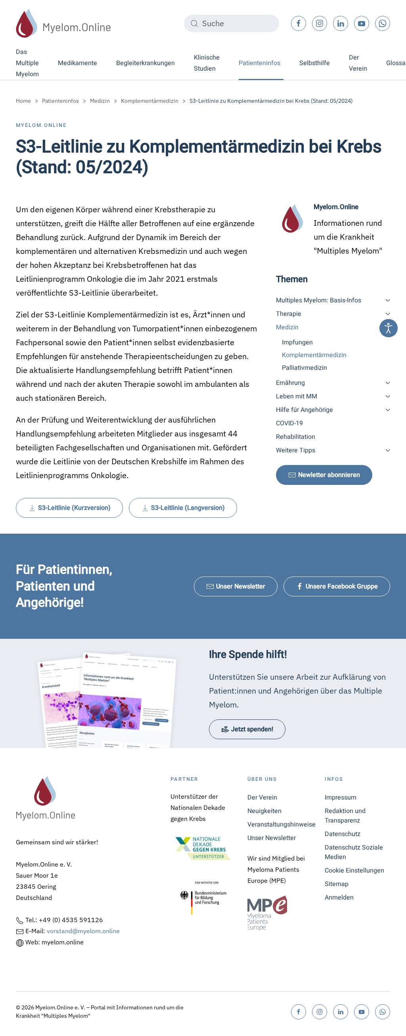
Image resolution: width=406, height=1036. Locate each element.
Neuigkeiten (264, 811)
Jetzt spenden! (252, 729)
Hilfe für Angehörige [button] (304, 410)
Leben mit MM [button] (296, 396)
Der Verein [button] (358, 63)
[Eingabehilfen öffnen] (388, 328)
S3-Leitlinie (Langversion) (188, 508)
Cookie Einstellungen (354, 870)
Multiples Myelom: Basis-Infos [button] (318, 300)
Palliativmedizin (304, 368)
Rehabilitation (295, 437)
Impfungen (297, 342)
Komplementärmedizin (314, 355)
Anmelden (339, 897)
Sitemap (337, 884)
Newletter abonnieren (329, 475)
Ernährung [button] (290, 383)
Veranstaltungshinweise (280, 824)
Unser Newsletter (240, 586)
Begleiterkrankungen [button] (145, 63)
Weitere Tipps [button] (295, 450)
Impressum (340, 797)
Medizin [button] (287, 327)
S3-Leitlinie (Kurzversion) (74, 508)
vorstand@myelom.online (83, 931)
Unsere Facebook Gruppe (342, 586)
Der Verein (262, 797)
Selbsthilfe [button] (314, 63)
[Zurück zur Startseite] (63, 23)
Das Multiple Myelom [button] (27, 63)
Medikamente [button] (77, 63)
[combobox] (231, 23)
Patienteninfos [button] (259, 63)
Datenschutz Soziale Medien (354, 852)
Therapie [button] (288, 314)
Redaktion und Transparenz (345, 815)
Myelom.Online (41, 125)
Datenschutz (342, 834)
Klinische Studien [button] (207, 63)
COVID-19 (289, 423)
